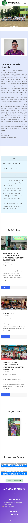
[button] (2, 16)
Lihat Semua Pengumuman (14, 480)
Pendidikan (6, 262)
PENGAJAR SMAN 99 (14, 411)
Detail (5, 287)
